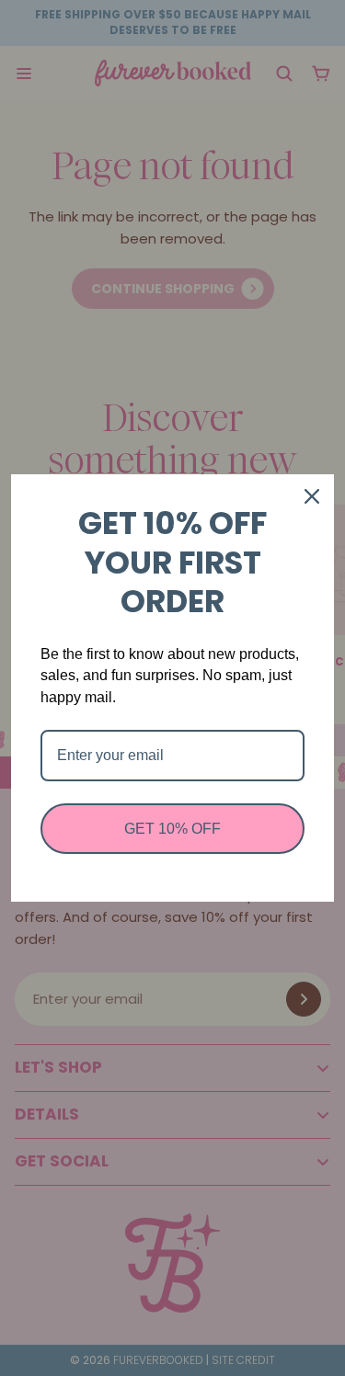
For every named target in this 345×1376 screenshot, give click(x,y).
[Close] (312, 496)
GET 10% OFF (172, 828)
